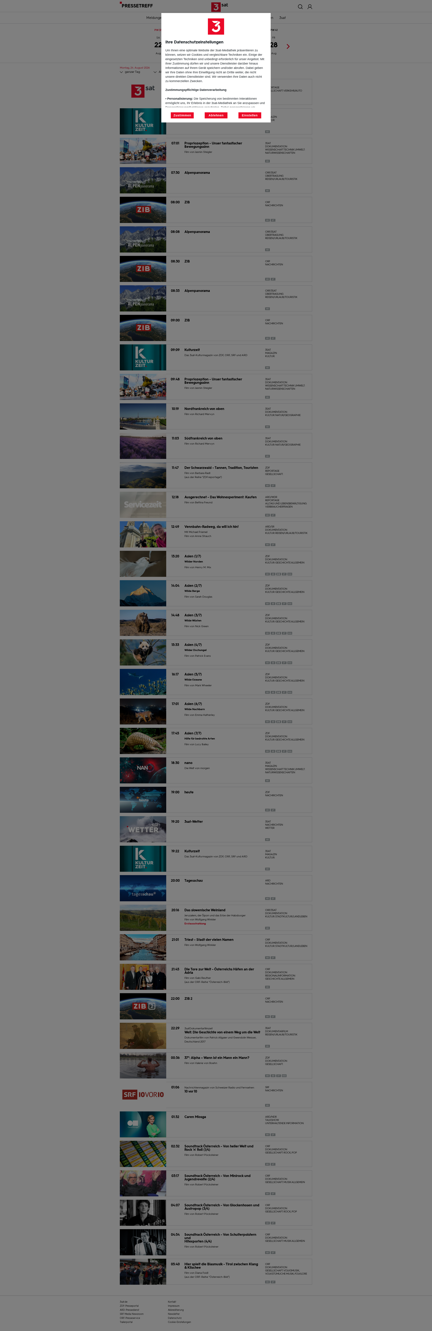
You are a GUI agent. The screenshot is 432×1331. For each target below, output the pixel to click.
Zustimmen (182, 115)
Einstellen (250, 115)
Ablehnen (216, 115)
